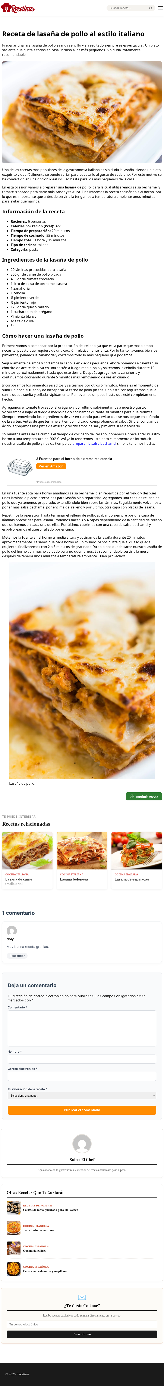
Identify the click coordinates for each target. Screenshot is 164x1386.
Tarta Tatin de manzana (38, 1230)
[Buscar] (150, 8)
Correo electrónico (23, 1068)
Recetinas (22, 1374)
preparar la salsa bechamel (94, 443)
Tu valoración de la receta (27, 1089)
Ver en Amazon (51, 466)
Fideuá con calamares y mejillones (45, 1271)
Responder (17, 955)
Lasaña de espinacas (132, 879)
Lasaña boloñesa (74, 879)
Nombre (15, 1051)
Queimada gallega (34, 1250)
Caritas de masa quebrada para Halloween (50, 1210)
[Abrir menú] (160, 8)
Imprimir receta (146, 796)
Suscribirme (82, 1334)
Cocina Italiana (17, 874)
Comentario (17, 1007)
